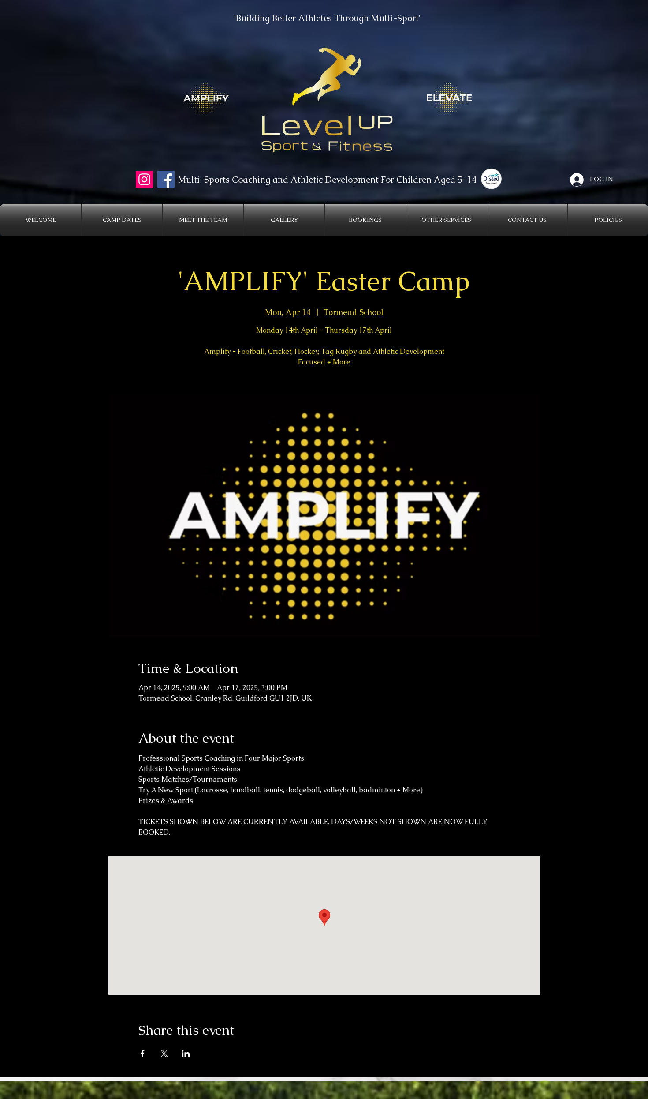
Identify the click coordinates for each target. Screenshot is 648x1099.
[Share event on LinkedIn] (186, 1053)
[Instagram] (144, 179)
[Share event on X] (164, 1053)
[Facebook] (166, 179)
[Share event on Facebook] (142, 1053)
